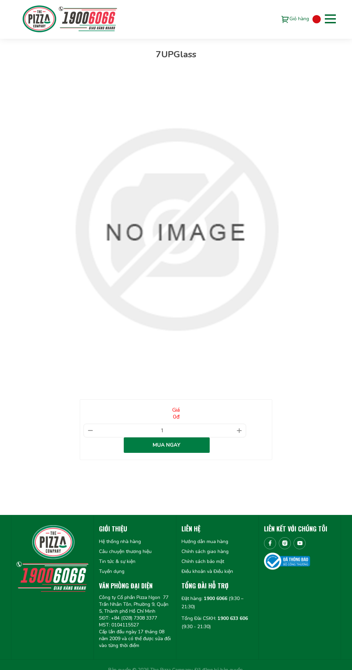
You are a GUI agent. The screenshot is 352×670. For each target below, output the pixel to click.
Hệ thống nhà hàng (120, 541)
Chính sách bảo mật (203, 561)
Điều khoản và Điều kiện (207, 571)
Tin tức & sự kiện (117, 561)
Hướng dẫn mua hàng (205, 541)
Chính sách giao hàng (205, 551)
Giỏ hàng (299, 18)
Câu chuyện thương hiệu (125, 551)
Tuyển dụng (111, 571)
